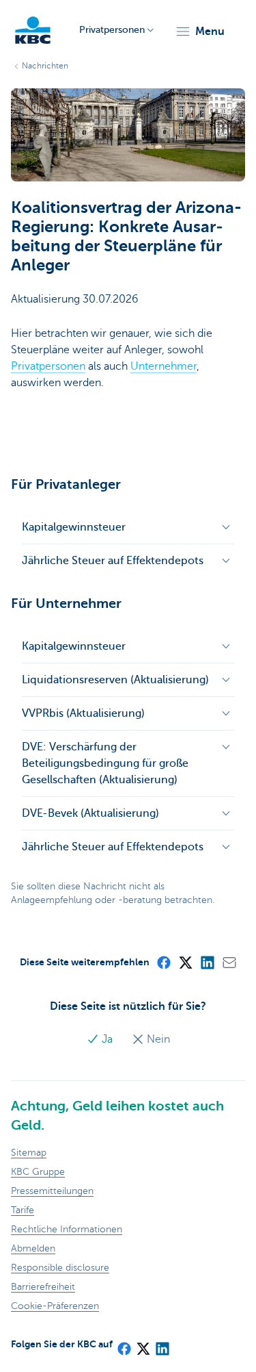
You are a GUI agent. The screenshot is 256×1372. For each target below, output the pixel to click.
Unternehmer (163, 366)
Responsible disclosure (60, 1267)
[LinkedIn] (207, 962)
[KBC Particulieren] (33, 30)
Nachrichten (45, 66)
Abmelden (33, 1248)
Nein (157, 1039)
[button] (200, 31)
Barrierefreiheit (43, 1287)
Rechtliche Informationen (66, 1229)
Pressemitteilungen (52, 1191)
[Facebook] (163, 962)
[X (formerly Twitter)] (185, 962)
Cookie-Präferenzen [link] (55, 1306)
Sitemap (28, 1152)
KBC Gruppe (38, 1172)
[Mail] (229, 962)
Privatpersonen (48, 366)
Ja (107, 1039)
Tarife (22, 1210)
